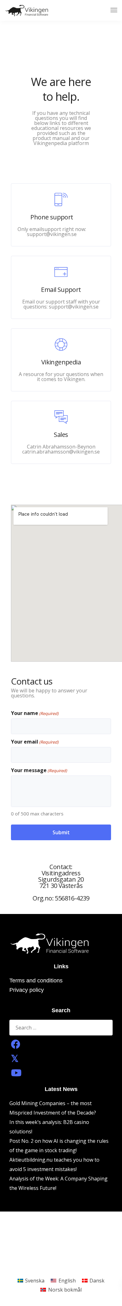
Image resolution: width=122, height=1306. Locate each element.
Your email (34, 741)
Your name (34, 713)
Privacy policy (26, 990)
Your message (39, 770)
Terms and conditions (36, 980)
